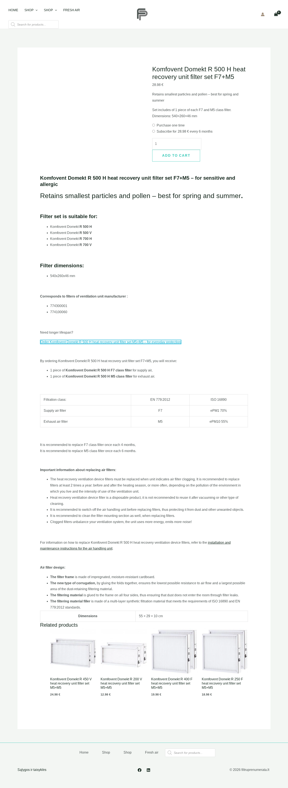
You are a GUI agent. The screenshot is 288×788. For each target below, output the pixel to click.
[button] (36, 10)
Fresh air (71, 10)
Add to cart (176, 155)
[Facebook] (139, 770)
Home (13, 10)
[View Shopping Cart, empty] (276, 14)
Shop (29, 10)
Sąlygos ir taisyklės (31, 770)
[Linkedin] (148, 770)
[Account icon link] (263, 14)
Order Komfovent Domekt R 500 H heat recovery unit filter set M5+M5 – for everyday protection (110, 342)
